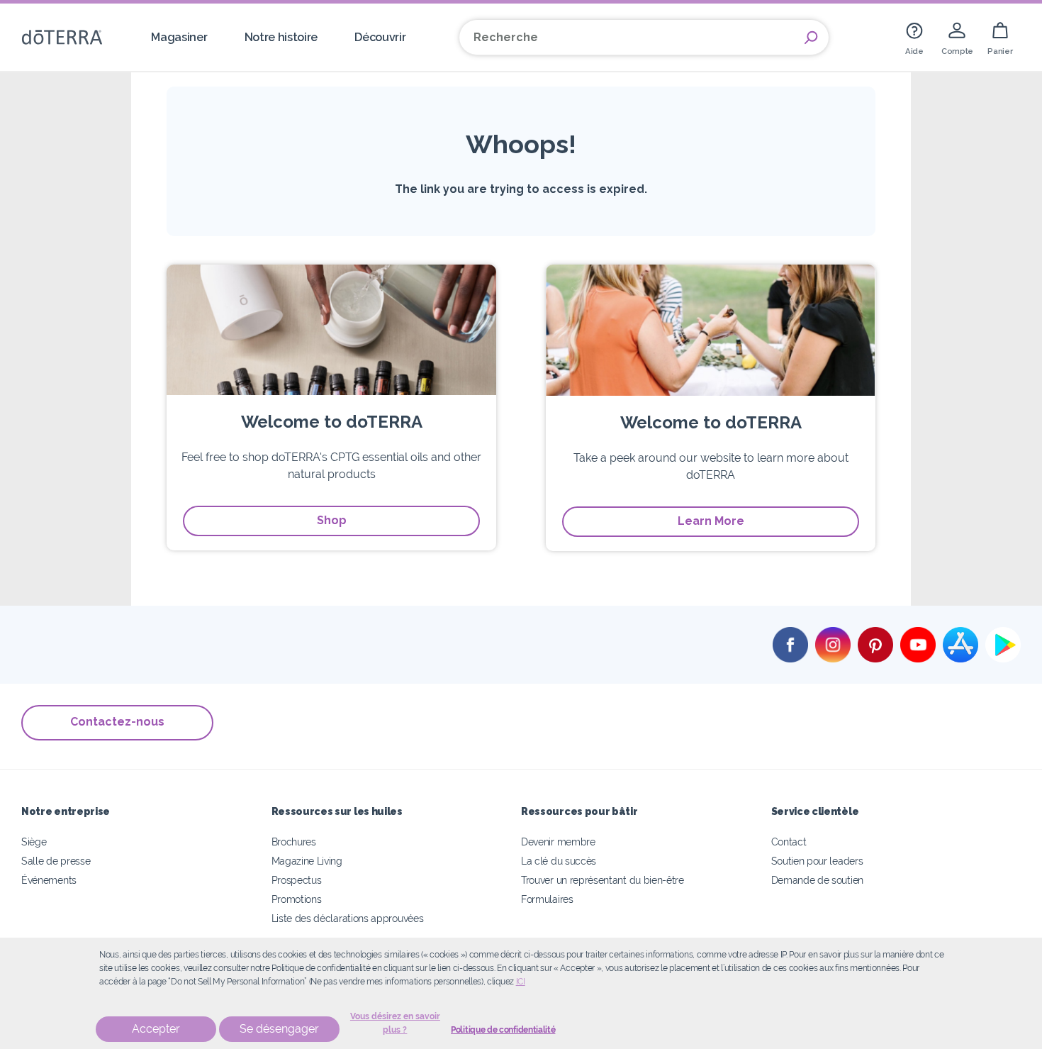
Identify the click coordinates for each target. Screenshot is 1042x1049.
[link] (914, 37)
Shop (332, 520)
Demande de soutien (817, 880)
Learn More (711, 521)
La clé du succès (558, 861)
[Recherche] (811, 37)
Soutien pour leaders (817, 861)
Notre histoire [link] (281, 37)
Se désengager (279, 1029)
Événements (49, 880)
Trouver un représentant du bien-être (602, 880)
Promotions (296, 899)
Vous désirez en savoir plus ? (395, 1023)
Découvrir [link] (379, 37)
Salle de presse (55, 861)
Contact (789, 842)
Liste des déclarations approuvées (347, 918)
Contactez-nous (117, 721)
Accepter (156, 1029)
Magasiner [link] (179, 37)
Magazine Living (306, 861)
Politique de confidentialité (503, 1030)
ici (520, 982)
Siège (33, 842)
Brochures (293, 842)
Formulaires (547, 899)
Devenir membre (558, 842)
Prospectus (296, 880)
